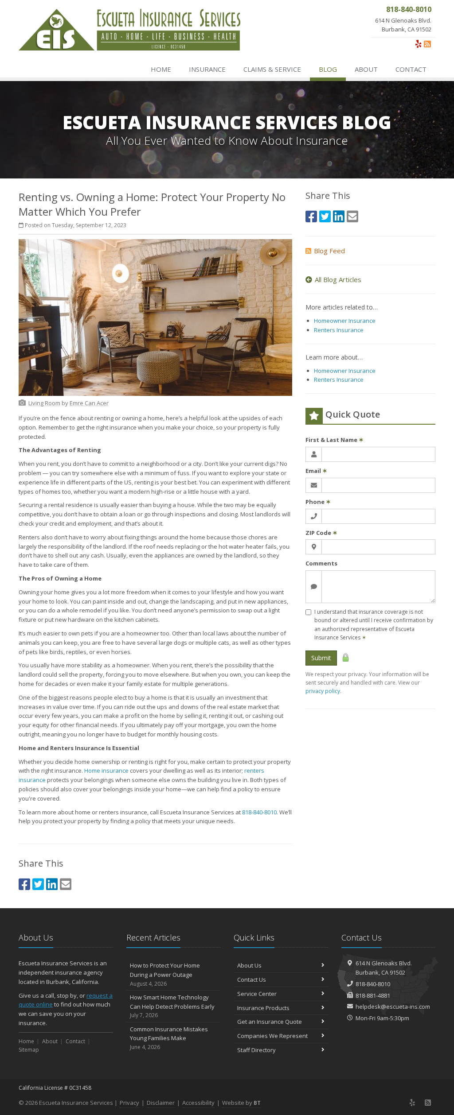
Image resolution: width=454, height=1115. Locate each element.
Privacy (129, 1103)
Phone (318, 502)
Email (316, 471)
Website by (241, 1103)
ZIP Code (321, 533)
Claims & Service (272, 69)
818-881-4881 (373, 995)
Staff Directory (256, 1050)
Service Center (257, 994)
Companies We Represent (272, 1036)
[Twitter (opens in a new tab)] (38, 884)
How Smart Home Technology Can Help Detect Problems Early (172, 1006)
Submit (321, 658)
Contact (411, 69)
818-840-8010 (259, 812)
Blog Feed (329, 250)
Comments (321, 563)
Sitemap (29, 1049)
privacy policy (322, 691)
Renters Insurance (339, 330)
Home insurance (106, 770)
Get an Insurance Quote (269, 1022)
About (366, 69)
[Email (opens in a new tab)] (65, 884)
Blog (328, 69)
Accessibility (198, 1103)
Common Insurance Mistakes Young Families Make (169, 1038)
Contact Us (251, 979)
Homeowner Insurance (345, 321)
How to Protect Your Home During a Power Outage (165, 974)
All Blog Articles (338, 279)
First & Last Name (334, 440)
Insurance (207, 69)
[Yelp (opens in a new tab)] (418, 44)
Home (161, 69)
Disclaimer (161, 1103)
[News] (427, 44)
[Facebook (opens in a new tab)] (24, 884)
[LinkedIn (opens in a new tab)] (52, 884)
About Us (249, 965)
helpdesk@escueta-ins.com (393, 1006)
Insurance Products (263, 1008)
